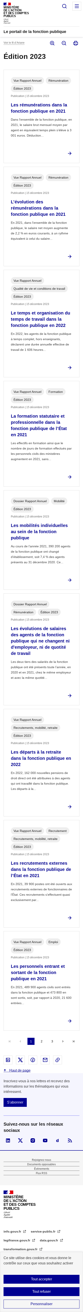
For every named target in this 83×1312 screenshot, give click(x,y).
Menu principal (76, 6)
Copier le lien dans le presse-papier (57, 1059)
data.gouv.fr (49, 1240)
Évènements (41, 1168)
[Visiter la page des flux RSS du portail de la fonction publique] (70, 1140)
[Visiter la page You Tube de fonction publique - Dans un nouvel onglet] (45, 1140)
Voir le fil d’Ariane (14, 42)
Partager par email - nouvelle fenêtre (45, 1059)
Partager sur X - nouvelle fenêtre (20, 1059)
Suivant (62, 1041)
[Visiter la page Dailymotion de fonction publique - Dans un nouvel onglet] (57, 1140)
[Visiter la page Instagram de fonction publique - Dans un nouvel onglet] (32, 1140)
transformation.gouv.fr (21, 1249)
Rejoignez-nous (41, 1160)
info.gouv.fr (13, 1231)
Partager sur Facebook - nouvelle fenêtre (32, 1059)
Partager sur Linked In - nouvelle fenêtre (8, 1059)
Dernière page (73, 1041)
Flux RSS (41, 1173)
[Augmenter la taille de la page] (52, 43)
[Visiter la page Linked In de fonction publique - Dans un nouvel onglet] (8, 1140)
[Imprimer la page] (75, 43)
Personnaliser (41, 1304)
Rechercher (64, 6)
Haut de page (19, 1070)
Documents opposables (41, 1164)
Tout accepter (41, 1279)
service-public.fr (43, 1231)
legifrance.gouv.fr (17, 1240)
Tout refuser (41, 1291)
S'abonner (15, 1102)
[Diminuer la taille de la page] (64, 43)
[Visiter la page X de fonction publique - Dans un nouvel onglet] (20, 1140)
